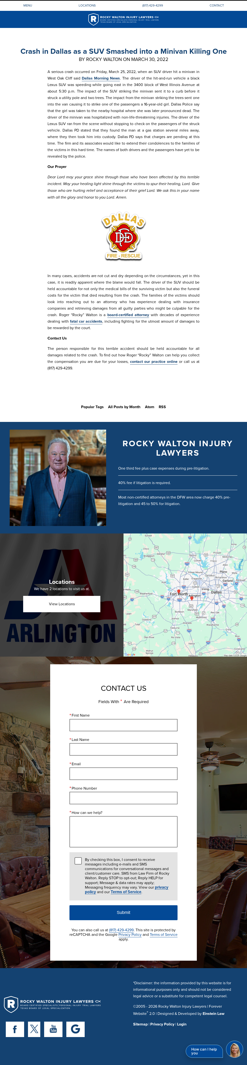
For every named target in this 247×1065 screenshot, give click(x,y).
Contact (217, 5)
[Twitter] (34, 1029)
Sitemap (140, 1024)
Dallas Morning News (101, 78)
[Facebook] (15, 1029)
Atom (149, 407)
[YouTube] (53, 1029)
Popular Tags (92, 407)
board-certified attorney (128, 315)
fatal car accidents (86, 321)
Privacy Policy (130, 934)
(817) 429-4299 (152, 5)
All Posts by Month (124, 407)
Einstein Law (213, 1014)
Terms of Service (126, 892)
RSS (162, 407)
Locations (87, 5)
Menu (27, 5)
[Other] (75, 1029)
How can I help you (204, 1051)
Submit (123, 912)
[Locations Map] (185, 595)
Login (181, 1024)
